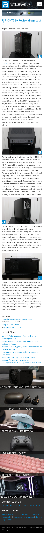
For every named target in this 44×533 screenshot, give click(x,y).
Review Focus (29, 517)
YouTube (5, 505)
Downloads (17, 517)
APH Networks (20, 4)
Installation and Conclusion (13, 327)
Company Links (22, 514)
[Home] (5, 4)
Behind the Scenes (8, 514)
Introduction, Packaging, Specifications (17, 319)
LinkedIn (25, 505)
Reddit (32, 505)
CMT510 (5, 63)
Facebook (13, 505)
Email (38, 505)
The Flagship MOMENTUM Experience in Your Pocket (21, 363)
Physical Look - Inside (11, 324)
